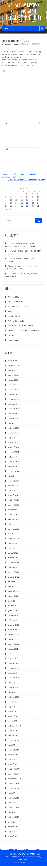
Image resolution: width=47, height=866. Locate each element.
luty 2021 (11, 654)
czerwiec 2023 (13, 529)
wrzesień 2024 (13, 461)
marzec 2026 (13, 380)
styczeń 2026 (13, 389)
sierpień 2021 (13, 630)
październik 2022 (15, 567)
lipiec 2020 (12, 682)
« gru (6, 209)
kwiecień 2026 (13, 375)
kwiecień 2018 (13, 798)
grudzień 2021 (13, 610)
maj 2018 (11, 793)
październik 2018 (14, 778)
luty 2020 (11, 706)
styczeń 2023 (13, 553)
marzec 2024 (13, 485)
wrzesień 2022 (13, 572)
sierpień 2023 (13, 519)
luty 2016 (11, 831)
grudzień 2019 (13, 716)
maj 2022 (11, 586)
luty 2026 (11, 385)
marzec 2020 (13, 702)
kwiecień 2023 (13, 538)
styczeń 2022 (13, 606)
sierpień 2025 (13, 413)
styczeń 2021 (13, 658)
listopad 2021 (13, 615)
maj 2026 (11, 370)
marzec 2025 (13, 433)
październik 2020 (14, 673)
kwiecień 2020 (13, 697)
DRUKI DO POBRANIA (16, 302)
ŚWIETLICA (36, 44)
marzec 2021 (13, 649)
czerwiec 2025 (13, 418)
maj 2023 (11, 534)
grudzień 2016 (13, 827)
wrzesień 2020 (13, 678)
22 (27, 203)
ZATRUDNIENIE (14, 340)
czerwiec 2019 (13, 740)
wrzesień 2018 (13, 783)
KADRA (11, 311)
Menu (5, 28)
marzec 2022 (13, 596)
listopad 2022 (13, 562)
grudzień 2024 (13, 447)
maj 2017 (11, 812)
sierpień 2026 (13, 361)
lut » (11, 209)
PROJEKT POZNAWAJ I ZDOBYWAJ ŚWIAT (24, 330)
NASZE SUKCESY (14, 316)
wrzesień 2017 (13, 807)
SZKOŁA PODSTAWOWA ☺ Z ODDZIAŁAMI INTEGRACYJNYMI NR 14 (23, 11)
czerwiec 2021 (13, 634)
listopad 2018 (13, 774)
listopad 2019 (13, 721)
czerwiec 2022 (13, 582)
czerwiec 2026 (13, 365)
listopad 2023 (13, 505)
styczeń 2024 (13, 495)
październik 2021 (14, 620)
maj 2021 (11, 639)
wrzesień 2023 (13, 514)
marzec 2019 (13, 754)
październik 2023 (14, 509)
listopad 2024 (13, 452)
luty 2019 (11, 759)
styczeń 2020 (13, 711)
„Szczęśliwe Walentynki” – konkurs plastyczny (26, 179)
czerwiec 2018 (13, 788)
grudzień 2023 (13, 500)
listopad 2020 (13, 668)
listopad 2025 (13, 399)
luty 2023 (11, 548)
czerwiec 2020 (13, 687)
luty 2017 (11, 822)
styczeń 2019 (13, 764)
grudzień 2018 (13, 769)
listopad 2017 (13, 802)
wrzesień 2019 (13, 730)
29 (27, 206)
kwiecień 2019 (13, 750)
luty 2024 (11, 490)
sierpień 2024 (13, 466)
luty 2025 (11, 437)
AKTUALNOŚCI (25, 44)
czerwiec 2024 (13, 471)
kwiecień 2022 (13, 591)
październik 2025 (14, 404)
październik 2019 (14, 726)
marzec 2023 (13, 543)
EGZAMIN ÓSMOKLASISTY (18, 306)
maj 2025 (11, 423)
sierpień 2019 (13, 735)
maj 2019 (11, 745)
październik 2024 (14, 457)
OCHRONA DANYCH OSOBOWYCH (20, 326)
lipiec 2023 (12, 524)
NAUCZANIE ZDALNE (16, 321)
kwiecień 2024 (13, 481)
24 (38, 203)
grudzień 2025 (13, 394)
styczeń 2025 (13, 442)
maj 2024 (11, 476)
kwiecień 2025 (13, 428)
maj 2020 (11, 692)
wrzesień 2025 (13, 409)
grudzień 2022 (13, 558)
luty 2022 (11, 601)
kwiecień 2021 (13, 644)
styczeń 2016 (13, 836)
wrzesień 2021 (13, 625)
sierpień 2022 (13, 577)
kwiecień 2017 (13, 817)
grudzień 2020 (13, 663)
